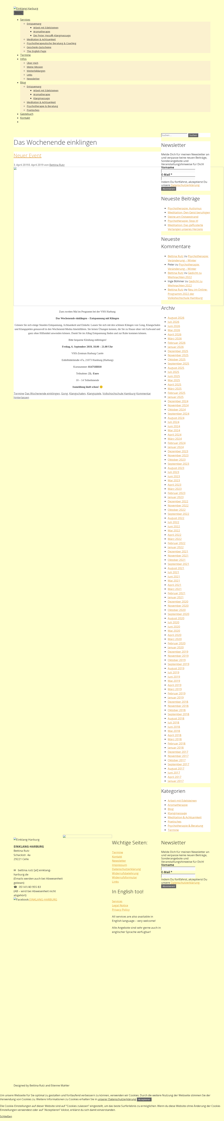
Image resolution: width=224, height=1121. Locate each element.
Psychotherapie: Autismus (185, 208)
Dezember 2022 (178, 501)
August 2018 (176, 718)
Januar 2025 (176, 397)
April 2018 (174, 735)
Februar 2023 (176, 493)
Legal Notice (120, 905)
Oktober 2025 (177, 359)
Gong (64, 393)
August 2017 (176, 768)
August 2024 (176, 418)
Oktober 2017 (177, 760)
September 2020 (178, 614)
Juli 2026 (173, 322)
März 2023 (175, 489)
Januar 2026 (176, 347)
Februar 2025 (176, 393)
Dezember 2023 (178, 451)
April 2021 (174, 585)
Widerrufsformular (124, 877)
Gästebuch (26, 114)
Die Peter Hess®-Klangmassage (52, 35)
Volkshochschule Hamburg (119, 393)
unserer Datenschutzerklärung (117, 1099)
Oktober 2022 (177, 510)
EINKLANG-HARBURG (43, 899)
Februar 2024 (176, 443)
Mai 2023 (174, 480)
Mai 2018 (174, 731)
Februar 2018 (176, 743)
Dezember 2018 (178, 702)
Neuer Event (27, 155)
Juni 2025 (174, 376)
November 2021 (178, 555)
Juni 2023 (174, 476)
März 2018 (175, 739)
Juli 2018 (173, 722)
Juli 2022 (173, 522)
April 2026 (174, 334)
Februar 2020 (176, 643)
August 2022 (176, 518)
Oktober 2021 (177, 560)
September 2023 (178, 464)
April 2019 (174, 685)
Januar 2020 (176, 647)
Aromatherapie (41, 31)
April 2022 (174, 535)
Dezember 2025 (178, 351)
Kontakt (25, 118)
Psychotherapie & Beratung (42, 106)
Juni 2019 (174, 677)
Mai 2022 (174, 530)
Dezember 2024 (178, 401)
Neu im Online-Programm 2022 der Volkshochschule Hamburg (188, 294)
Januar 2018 (176, 747)
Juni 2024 (174, 426)
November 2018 (178, 706)
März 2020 (175, 639)
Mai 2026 (174, 330)
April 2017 (174, 777)
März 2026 (175, 338)
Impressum (119, 865)
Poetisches (33, 110)
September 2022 (178, 514)
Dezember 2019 (178, 651)
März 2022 (175, 539)
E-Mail (166, 174)
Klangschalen (77, 393)
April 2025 (174, 384)
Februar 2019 (176, 693)
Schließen (6, 1116)
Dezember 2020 (178, 601)
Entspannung (34, 23)
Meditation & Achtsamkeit (41, 39)
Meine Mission (35, 66)
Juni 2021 (174, 576)
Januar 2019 (176, 697)
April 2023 (174, 485)
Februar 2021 (176, 593)
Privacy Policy (121, 909)
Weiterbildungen (36, 70)
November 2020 (178, 605)
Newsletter (33, 78)
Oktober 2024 (177, 409)
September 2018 (178, 714)
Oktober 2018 (177, 710)
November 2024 (178, 405)
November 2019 (178, 656)
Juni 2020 (174, 626)
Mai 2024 (174, 430)
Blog (23, 82)
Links (29, 74)
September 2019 (178, 664)
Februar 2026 (176, 343)
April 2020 (174, 635)
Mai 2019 (174, 681)
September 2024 (178, 413)
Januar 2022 (176, 547)
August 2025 (176, 368)
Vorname (167, 167)
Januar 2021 (176, 597)
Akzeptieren (144, 1099)
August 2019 (176, 668)
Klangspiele (94, 393)
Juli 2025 (173, 372)
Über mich (32, 62)
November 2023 (178, 455)
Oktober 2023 (177, 459)
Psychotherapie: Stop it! (183, 221)
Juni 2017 (174, 772)
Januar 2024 (176, 447)
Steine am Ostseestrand (183, 217)
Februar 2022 (176, 543)
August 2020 (176, 618)
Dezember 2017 (178, 752)
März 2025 (175, 388)
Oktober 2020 (177, 610)
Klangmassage (41, 98)
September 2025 (178, 363)
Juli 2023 (173, 472)
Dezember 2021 (178, 551)
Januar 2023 (176, 497)
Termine (25, 55)
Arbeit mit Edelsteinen (45, 27)
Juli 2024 (173, 422)
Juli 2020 (173, 622)
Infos (23, 59)
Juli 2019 (173, 672)
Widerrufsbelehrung (125, 873)
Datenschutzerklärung (185, 185)
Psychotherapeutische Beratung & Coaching (51, 43)
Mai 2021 (174, 580)
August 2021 (176, 568)
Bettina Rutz (175, 256)
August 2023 (176, 468)
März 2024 (175, 439)
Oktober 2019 (177, 660)
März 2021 (175, 589)
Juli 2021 (173, 572)
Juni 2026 (174, 326)
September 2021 (178, 564)
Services (25, 19)
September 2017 (178, 764)
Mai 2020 (174, 631)
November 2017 (178, 756)
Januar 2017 (176, 781)
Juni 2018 (174, 727)
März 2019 (175, 689)
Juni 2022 (174, 526)
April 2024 (174, 434)
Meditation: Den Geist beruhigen (189, 212)
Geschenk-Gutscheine (39, 47)
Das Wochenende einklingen (42, 393)
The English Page (36, 51)
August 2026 (176, 318)
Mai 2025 (174, 380)
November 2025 (178, 355)
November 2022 (178, 505)
